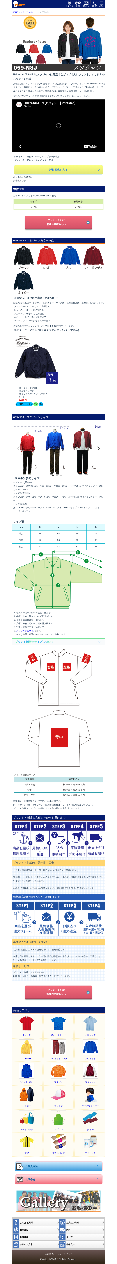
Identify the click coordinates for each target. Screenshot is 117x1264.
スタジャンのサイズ (25, 630)
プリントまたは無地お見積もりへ (56, 222)
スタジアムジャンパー (30, 12)
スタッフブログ (64, 1254)
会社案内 (49, 1254)
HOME (15, 12)
